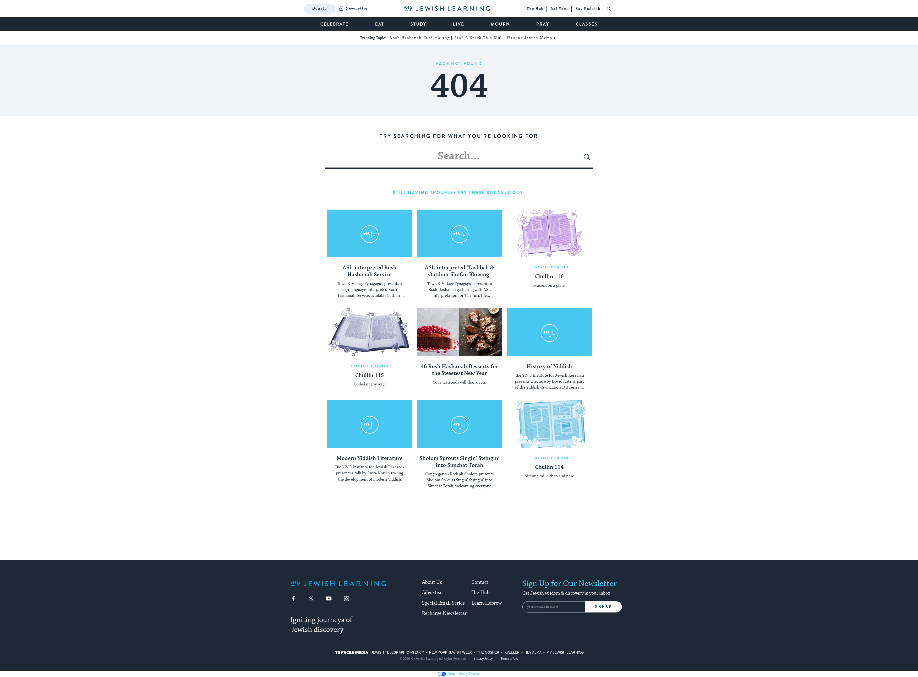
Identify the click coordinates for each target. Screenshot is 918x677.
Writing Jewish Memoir (531, 38)
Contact (479, 582)
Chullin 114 (549, 467)
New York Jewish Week (450, 652)
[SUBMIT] (587, 159)
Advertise (432, 593)
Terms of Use (509, 659)
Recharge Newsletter (444, 613)
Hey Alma (533, 652)
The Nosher (488, 652)
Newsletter (357, 8)
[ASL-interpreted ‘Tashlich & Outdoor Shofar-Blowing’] (459, 233)
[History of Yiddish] (549, 332)
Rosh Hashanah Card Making (419, 38)
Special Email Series (443, 603)
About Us (432, 582)
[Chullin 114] (549, 424)
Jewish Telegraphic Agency (397, 652)
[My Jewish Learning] (338, 587)
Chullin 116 (549, 276)
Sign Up (603, 606)
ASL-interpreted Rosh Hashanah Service (370, 271)
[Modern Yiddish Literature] (369, 424)
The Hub (480, 593)
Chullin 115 (369, 375)
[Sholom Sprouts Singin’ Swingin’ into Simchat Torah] (459, 424)
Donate (319, 8)
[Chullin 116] (549, 233)
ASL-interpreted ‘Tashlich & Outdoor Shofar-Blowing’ (459, 271)
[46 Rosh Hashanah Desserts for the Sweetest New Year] (459, 332)
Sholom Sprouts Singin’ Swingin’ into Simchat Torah (460, 462)
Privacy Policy (483, 659)
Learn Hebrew (486, 603)
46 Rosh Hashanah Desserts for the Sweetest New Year (459, 370)
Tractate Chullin (549, 267)
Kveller (512, 652)
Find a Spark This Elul (478, 38)
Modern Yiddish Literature (369, 458)
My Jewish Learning (565, 652)
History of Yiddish (549, 366)
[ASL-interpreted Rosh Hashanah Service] (369, 233)
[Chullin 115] (369, 332)
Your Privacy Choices (464, 674)
